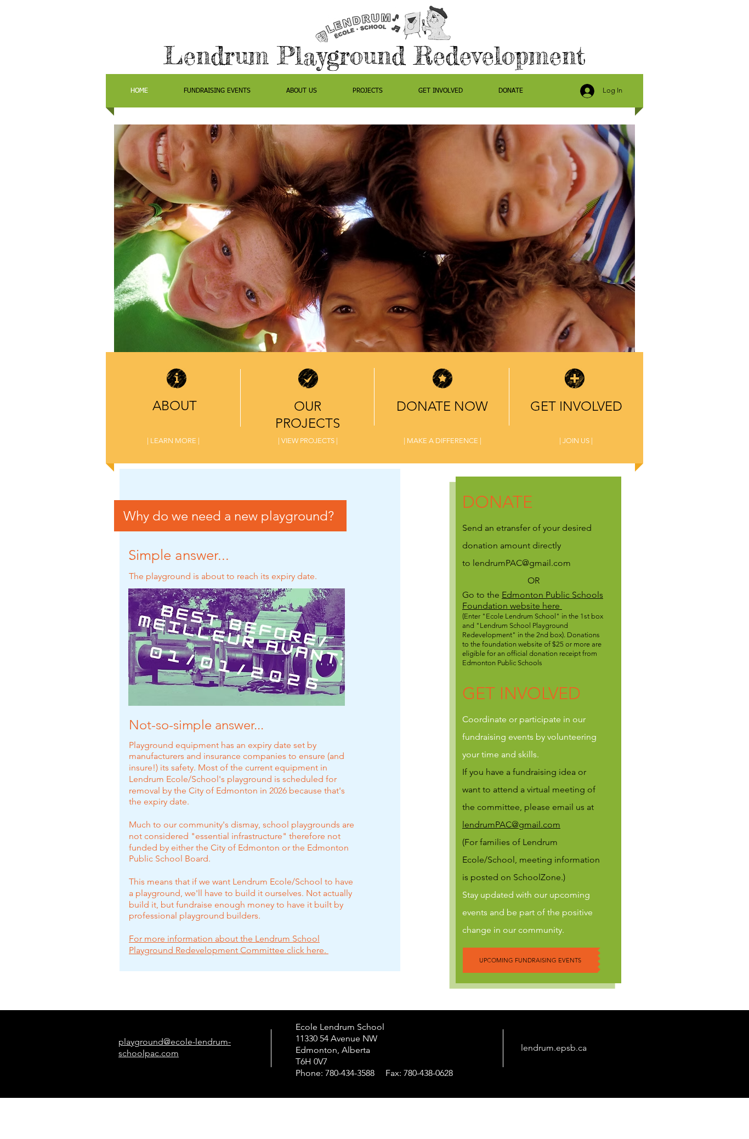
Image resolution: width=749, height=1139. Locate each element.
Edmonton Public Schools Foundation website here (532, 600)
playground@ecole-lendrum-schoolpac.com (174, 1047)
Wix (509, 1107)
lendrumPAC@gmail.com (522, 563)
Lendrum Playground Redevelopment (374, 56)
